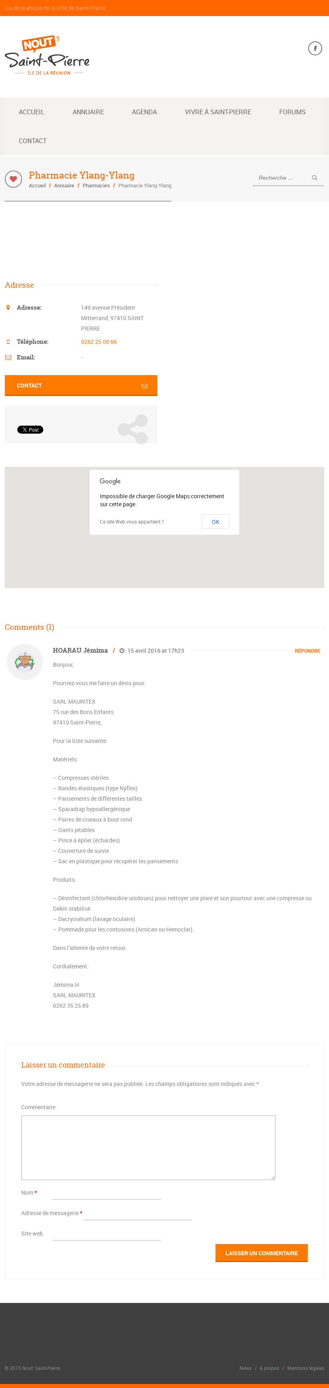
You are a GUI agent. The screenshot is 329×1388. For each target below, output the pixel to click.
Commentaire (38, 1107)
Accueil (32, 112)
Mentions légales (305, 1368)
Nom (29, 1192)
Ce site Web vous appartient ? (132, 521)
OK (215, 522)
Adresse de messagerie (51, 1213)
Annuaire (88, 112)
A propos (269, 1368)
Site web (32, 1233)
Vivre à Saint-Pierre (218, 112)
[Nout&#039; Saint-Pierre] (47, 70)
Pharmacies (96, 185)
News (246, 1368)
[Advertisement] (151, 240)
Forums (292, 112)
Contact (33, 140)
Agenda (144, 112)
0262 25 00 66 (99, 341)
